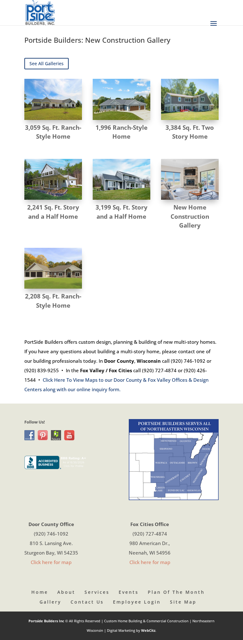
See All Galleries (46, 63)
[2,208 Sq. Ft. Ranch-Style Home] (53, 268)
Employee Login (137, 602)
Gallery (50, 602)
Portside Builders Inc (46, 620)
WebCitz (148, 630)
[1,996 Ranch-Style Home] (121, 99)
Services (96, 592)
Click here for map (51, 562)
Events (129, 592)
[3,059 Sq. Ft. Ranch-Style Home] (53, 99)
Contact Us (87, 602)
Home (39, 592)
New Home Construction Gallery (190, 216)
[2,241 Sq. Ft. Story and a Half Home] (53, 179)
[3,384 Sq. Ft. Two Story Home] (190, 99)
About (66, 592)
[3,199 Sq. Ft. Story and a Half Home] (121, 179)
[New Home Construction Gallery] (190, 179)
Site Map (183, 602)
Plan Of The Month (176, 592)
